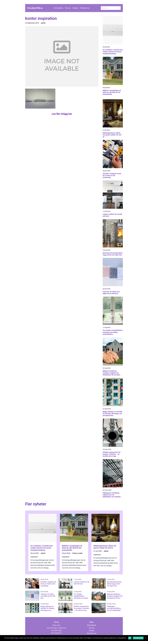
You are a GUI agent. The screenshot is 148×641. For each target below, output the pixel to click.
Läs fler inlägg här (62, 113)
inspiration (34, 557)
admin (43, 23)
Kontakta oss (84, 8)
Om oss (67, 8)
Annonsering (58, 8)
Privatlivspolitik (138, 638)
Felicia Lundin (77, 553)
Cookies (75, 8)
